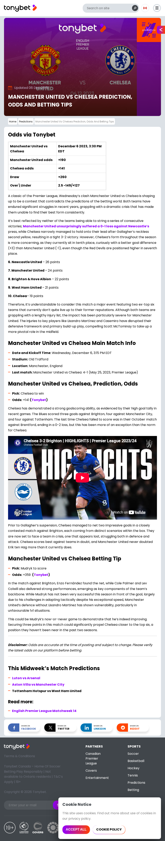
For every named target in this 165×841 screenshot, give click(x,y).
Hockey (133, 768)
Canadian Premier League (93, 758)
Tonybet (39, 400)
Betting (133, 790)
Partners (94, 746)
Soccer (133, 753)
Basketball (136, 761)
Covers (91, 770)
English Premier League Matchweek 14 (44, 711)
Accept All (76, 829)
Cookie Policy (109, 829)
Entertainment (97, 777)
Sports (134, 746)
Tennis (133, 775)
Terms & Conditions (19, 756)
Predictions (136, 782)
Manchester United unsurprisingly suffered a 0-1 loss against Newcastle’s (86, 226)
